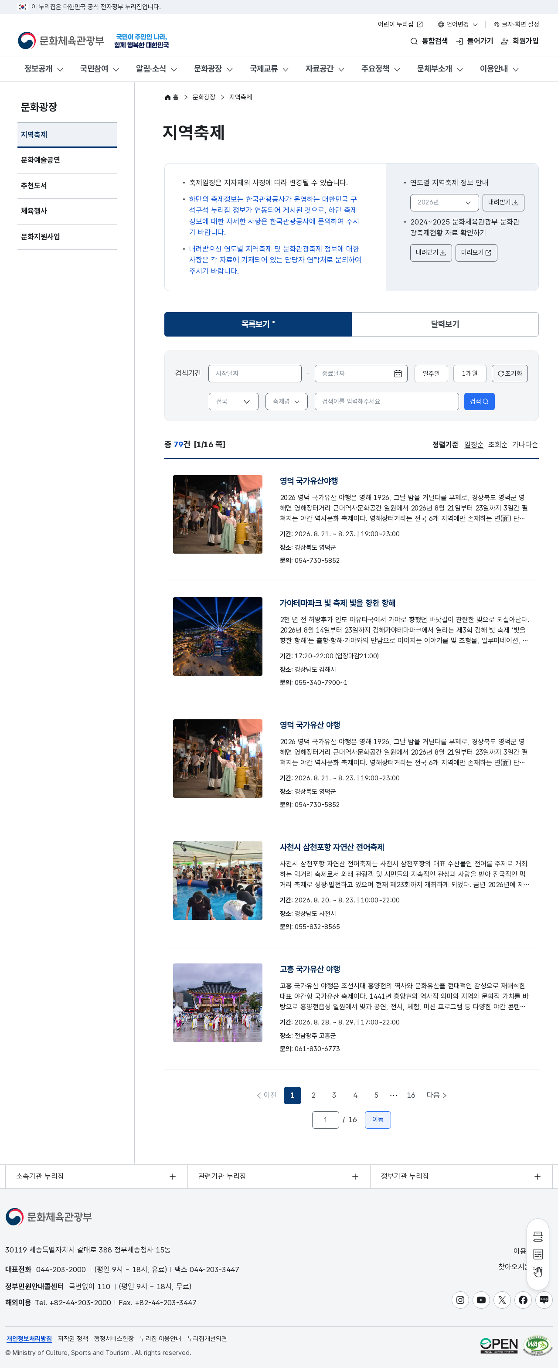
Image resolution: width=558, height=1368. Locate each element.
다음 (433, 1095)
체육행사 (34, 211)
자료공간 (319, 69)
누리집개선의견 (207, 1339)
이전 (270, 1095)
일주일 (431, 374)
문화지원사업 (40, 236)
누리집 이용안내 (160, 1339)
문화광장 (208, 69)
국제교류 (264, 69)
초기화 (513, 374)
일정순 (474, 444)
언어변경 (458, 24)
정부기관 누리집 (405, 1176)
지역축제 (34, 134)
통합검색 (435, 41)
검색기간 (188, 373)
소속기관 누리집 (40, 1176)
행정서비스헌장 (114, 1339)
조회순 (498, 444)
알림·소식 (151, 69)
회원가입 (526, 41)
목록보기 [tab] (260, 327)
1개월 (469, 374)
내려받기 (499, 202)
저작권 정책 (73, 1339)
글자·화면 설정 (519, 24)
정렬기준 (445, 444)
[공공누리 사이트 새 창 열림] (499, 1345)
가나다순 (525, 444)
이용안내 (494, 69)
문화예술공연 (40, 160)
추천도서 (34, 185)
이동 (378, 1119)
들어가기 (480, 41)
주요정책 (375, 69)
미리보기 (472, 252)
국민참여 (94, 69)
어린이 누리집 (396, 24)
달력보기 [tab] (445, 324)
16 (411, 1095)
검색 (475, 401)
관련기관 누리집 (222, 1176)
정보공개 (38, 69)
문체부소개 (434, 69)
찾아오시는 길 (520, 1267)
